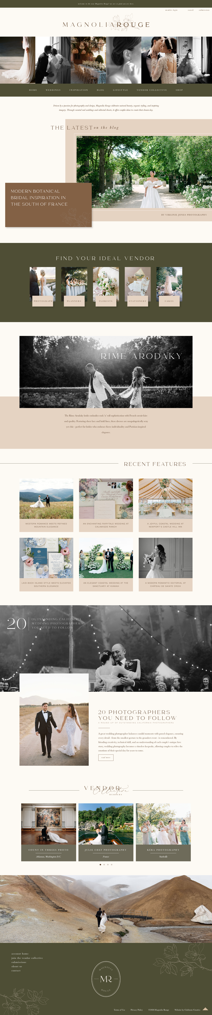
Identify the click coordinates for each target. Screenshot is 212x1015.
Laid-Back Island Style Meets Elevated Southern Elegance (46, 584)
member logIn (171, 10)
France (106, 856)
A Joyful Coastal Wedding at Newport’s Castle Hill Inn (165, 525)
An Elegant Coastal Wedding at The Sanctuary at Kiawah (106, 584)
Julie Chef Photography (106, 849)
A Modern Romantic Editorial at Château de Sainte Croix (165, 584)
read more (105, 757)
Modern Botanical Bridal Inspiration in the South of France (39, 198)
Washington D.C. (53, 856)
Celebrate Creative (192, 1009)
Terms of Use (119, 1009)
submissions (204, 10)
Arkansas (40, 856)
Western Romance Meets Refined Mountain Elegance (46, 525)
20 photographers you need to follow (138, 715)
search (191, 10)
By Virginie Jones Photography (184, 214)
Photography (44, 301)
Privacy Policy (137, 1009)
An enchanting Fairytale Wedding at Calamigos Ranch (106, 525)
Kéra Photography (163, 849)
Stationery (138, 301)
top (205, 1008)
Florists (106, 301)
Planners (74, 301)
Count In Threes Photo (49, 849)
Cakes (169, 301)
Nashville (163, 856)
